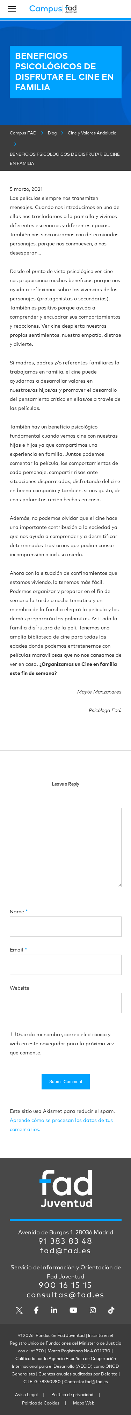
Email (18, 950)
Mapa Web (83, 1403)
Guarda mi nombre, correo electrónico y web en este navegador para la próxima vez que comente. (62, 1043)
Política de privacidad (72, 1395)
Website (19, 988)
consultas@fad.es (65, 1295)
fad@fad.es (65, 1251)
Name (19, 911)
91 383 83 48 (65, 1242)
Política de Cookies (40, 1403)
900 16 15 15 (65, 1286)
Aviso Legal (26, 1395)
